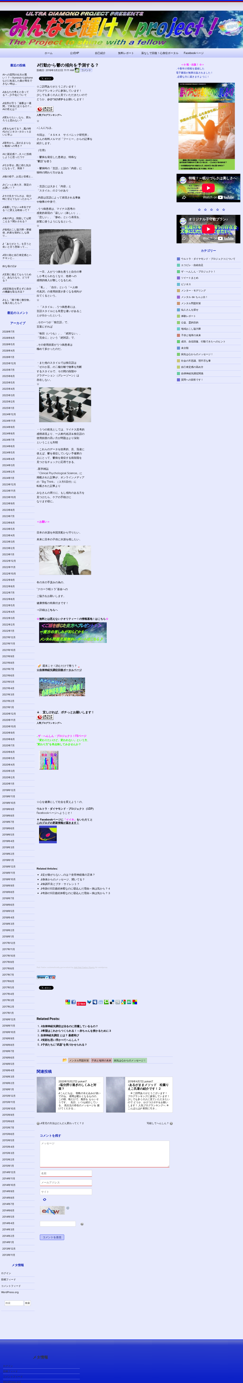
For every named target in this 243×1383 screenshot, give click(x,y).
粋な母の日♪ (9, 266)
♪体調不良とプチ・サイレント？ (60, 884)
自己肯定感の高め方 (192, 366)
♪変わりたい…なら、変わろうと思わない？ (16, 119)
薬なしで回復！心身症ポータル (159, 53)
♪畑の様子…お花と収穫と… (17, 176)
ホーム (49, 53)
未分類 (185, 347)
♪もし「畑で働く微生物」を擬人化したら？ (16, 301)
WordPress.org (10, 1292)
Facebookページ (194, 53)
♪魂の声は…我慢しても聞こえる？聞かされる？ (16, 220)
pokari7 (82, 1081)
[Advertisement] (68, 934)
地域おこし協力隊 (191, 328)
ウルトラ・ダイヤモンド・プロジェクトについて (208, 258)
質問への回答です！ (192, 379)
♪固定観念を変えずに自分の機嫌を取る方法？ (16, 290)
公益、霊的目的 (189, 322)
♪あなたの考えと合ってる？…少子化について (15, 93)
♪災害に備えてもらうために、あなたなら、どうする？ (16, 277)
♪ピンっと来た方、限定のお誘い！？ (16, 186)
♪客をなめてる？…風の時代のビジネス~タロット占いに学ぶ (16, 131)
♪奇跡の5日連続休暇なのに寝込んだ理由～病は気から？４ (75, 888)
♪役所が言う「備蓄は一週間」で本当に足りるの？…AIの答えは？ (17, 106)
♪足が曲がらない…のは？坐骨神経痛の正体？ (68, 874)
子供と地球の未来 (191, 334)
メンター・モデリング (193, 290)
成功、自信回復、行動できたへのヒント (203, 341)
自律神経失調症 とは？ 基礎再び (60, 1035)
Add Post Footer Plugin (84, 967)
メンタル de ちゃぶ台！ (194, 296)
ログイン (6, 1273)
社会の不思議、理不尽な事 (196, 360)
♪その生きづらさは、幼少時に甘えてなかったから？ (17, 197)
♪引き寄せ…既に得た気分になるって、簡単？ (16, 167)
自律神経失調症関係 (192, 373)
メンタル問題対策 (191, 303)
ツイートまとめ (189, 277)
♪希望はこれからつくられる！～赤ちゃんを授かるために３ (76, 1030)
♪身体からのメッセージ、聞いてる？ (63, 879)
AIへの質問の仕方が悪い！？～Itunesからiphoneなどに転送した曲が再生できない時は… (17, 79)
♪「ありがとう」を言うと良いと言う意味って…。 (16, 245)
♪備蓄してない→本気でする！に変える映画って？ (16, 209)
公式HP (74, 53)
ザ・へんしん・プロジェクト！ (198, 271)
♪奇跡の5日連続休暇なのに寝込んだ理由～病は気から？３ (75, 893)
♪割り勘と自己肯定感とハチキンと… (16, 256)
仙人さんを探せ (189, 309)
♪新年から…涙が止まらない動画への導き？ (16, 144)
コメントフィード (11, 1285)
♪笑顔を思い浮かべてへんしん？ (60, 1039)
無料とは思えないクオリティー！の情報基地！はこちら (72, 618)
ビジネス (186, 284)
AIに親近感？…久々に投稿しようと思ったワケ (17, 155)
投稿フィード (8, 1279)
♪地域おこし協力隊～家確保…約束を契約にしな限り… (16, 232)
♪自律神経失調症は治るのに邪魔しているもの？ (69, 1026)
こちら (51, 609)
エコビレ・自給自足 (192, 265)
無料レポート (126, 53)
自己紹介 (100, 53)
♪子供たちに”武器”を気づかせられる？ (64, 1044)
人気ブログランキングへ (49, 114)
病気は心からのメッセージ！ (197, 354)
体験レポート (188, 315)
